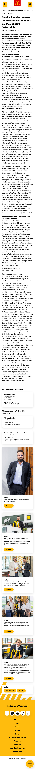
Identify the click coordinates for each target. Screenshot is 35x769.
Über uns (17, 720)
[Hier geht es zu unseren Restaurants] (5, 4)
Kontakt (17, 727)
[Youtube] (17, 713)
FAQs (17, 723)
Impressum (17, 751)
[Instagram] (12, 713)
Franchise (17, 741)
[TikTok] (22, 713)
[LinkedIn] (27, 713)
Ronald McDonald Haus (17, 737)
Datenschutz (17, 744)
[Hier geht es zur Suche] (30, 4)
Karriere (17, 734)
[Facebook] (7, 713)
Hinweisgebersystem (17, 748)
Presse (17, 730)
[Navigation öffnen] (30, 764)
